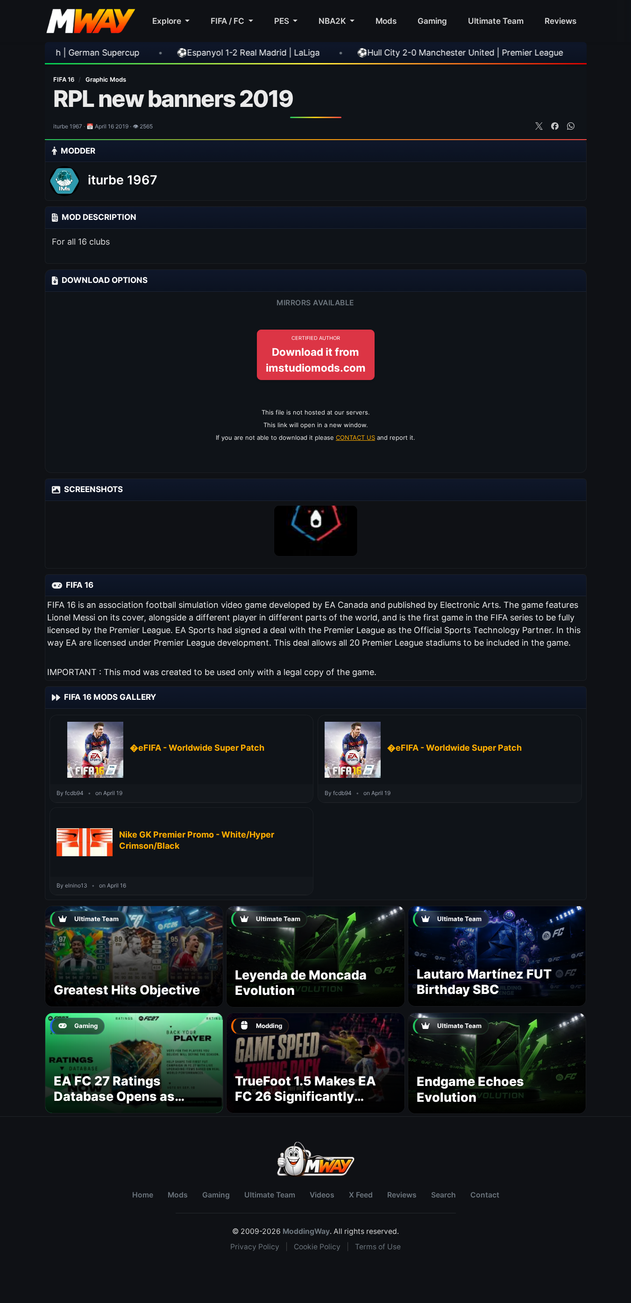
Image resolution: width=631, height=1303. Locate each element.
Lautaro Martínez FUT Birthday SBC (484, 982)
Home (142, 1194)
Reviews (560, 21)
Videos (322, 1194)
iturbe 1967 (122, 180)
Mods (386, 21)
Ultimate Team (496, 21)
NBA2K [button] (333, 21)
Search (443, 1194)
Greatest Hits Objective (127, 990)
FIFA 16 (64, 79)
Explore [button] (167, 21)
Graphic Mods (105, 79)
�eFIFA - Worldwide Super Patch (197, 748)
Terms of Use (378, 1246)
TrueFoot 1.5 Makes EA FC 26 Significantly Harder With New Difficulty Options (305, 1104)
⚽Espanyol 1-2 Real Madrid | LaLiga (161, 52)
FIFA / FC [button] (228, 21)
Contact (484, 1194)
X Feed (361, 1194)
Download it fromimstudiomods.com (316, 354)
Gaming (432, 21)
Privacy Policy (254, 1246)
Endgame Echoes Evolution (470, 1089)
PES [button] (282, 21)
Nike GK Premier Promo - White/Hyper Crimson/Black (196, 840)
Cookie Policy (317, 1246)
